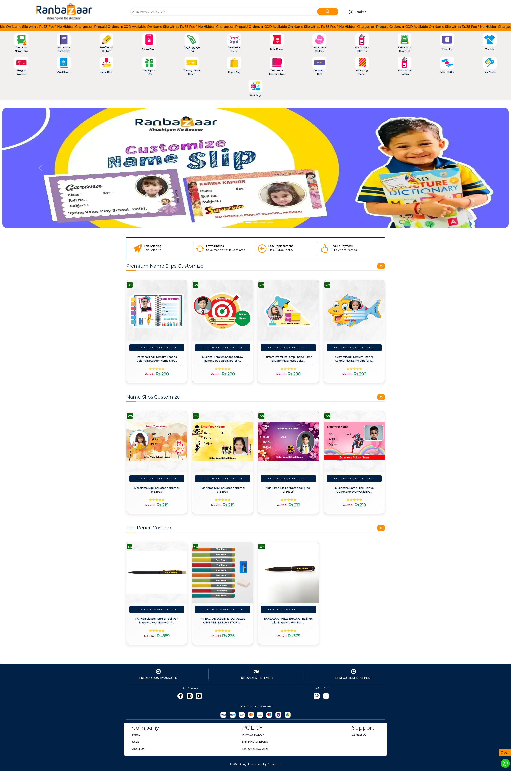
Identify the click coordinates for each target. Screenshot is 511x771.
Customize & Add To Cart (157, 347)
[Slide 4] (263, 222)
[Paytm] (233, 715)
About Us (138, 748)
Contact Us (359, 734)
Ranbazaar (274, 764)
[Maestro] (269, 715)
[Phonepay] (278, 715)
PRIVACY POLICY (253, 734)
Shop (135, 741)
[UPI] (242, 715)
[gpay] (288, 715)
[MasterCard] (251, 715)
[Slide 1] (241, 222)
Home (136, 734)
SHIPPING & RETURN (255, 741)
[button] (40, 168)
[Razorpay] (223, 715)
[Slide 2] (248, 222)
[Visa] (260, 715)
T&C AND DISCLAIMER (256, 748)
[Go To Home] (63, 11)
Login (359, 12)
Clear (505, 752)
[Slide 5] (270, 222)
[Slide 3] (255, 222)
